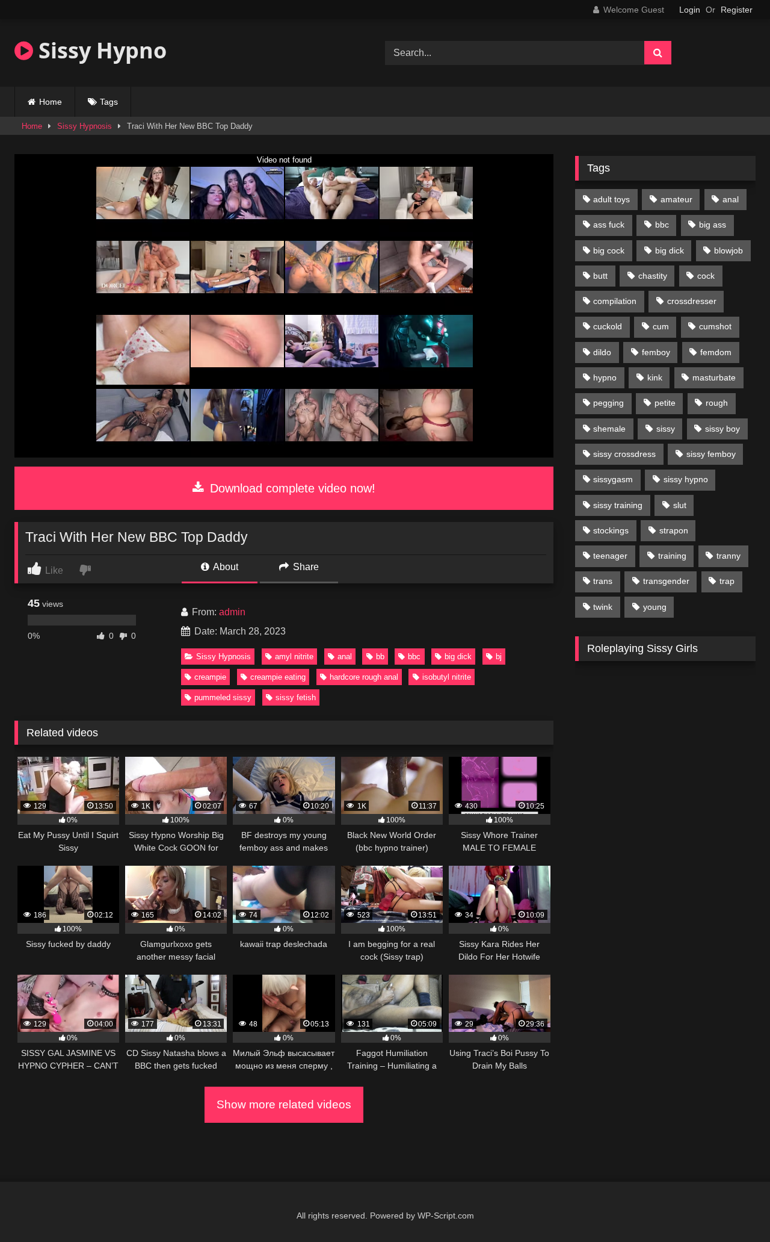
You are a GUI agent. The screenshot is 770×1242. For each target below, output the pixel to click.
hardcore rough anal (364, 677)
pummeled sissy (222, 697)
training (672, 555)
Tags (109, 102)
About (224, 567)
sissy (665, 428)
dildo (602, 352)
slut (679, 505)
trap (727, 581)
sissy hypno (686, 479)
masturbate (714, 377)
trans (602, 581)
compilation (614, 301)
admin (232, 612)
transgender (666, 581)
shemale (609, 428)
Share (305, 567)
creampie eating (278, 677)
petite (665, 403)
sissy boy (722, 428)
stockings (611, 530)
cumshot (715, 326)
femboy (656, 352)
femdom (716, 352)
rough (717, 403)
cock (706, 276)
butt (600, 276)
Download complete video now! (290, 488)
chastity (652, 276)
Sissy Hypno (100, 50)
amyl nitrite (294, 656)
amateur (676, 199)
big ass (712, 224)
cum (661, 326)
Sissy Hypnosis (84, 126)
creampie (210, 677)
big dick (458, 656)
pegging (608, 403)
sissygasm (613, 479)
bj (499, 656)
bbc (414, 656)
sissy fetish (296, 697)
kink (654, 377)
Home (50, 102)
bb (380, 656)
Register (737, 9)
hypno (605, 377)
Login (689, 9)
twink (602, 607)
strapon (673, 530)
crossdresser (691, 301)
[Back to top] (732, 1206)
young (655, 607)
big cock (608, 250)
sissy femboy (711, 454)
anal (344, 656)
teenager (610, 555)
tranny (728, 555)
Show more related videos (284, 1104)
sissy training (617, 505)
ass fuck (608, 224)
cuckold (607, 326)
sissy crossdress (624, 454)
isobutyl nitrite (446, 677)
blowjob (728, 250)
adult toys (611, 199)
